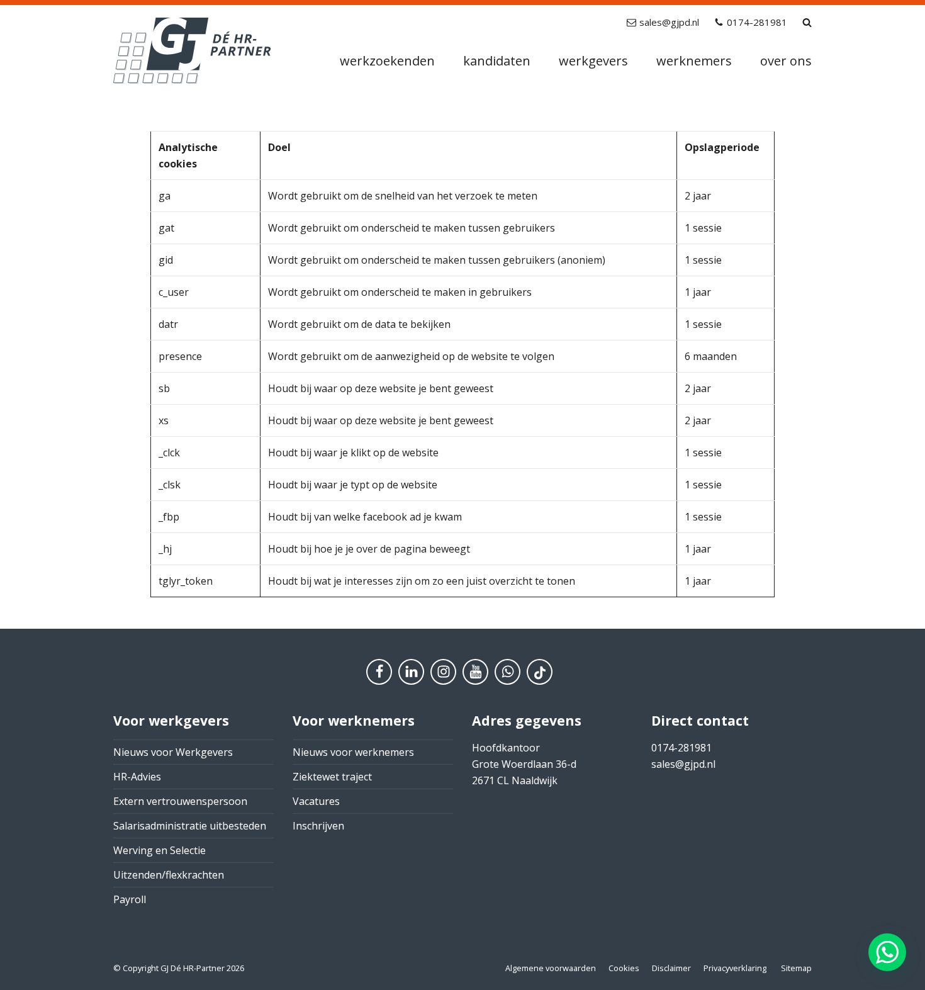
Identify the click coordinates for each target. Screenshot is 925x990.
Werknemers (694, 60)
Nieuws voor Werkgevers (173, 752)
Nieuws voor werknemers (353, 752)
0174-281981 (757, 22)
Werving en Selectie (159, 850)
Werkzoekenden (387, 60)
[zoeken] (807, 22)
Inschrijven (318, 826)
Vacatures (316, 801)
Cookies (623, 968)
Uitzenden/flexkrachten (168, 875)
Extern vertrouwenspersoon (180, 801)
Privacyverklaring (735, 968)
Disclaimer (671, 968)
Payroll (129, 899)
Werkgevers (593, 60)
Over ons (786, 60)
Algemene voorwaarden (550, 968)
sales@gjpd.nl (669, 22)
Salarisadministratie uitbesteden (189, 826)
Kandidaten (496, 60)
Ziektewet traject (332, 777)
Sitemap (796, 968)
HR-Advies (137, 777)
